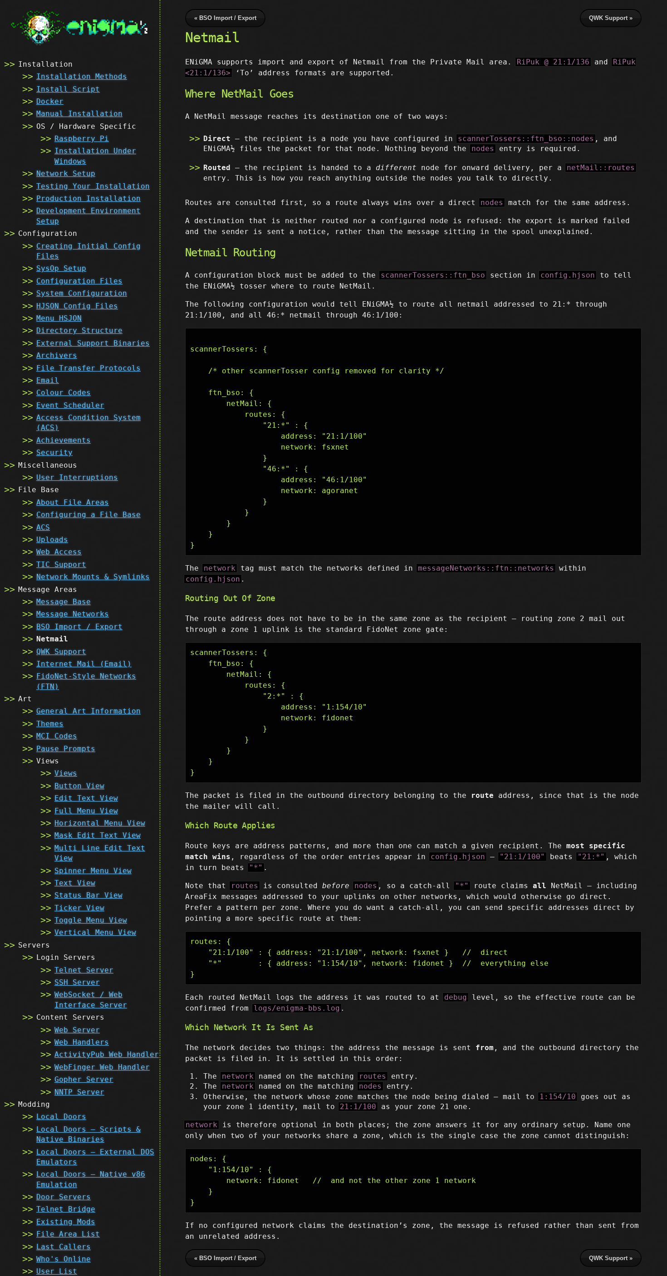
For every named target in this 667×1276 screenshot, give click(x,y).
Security (54, 452)
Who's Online (63, 1259)
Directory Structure (79, 330)
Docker (50, 101)
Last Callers (63, 1246)
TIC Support (61, 564)
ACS (43, 527)
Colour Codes (63, 392)
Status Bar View (88, 895)
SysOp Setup (61, 268)
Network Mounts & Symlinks (93, 576)
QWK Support (61, 651)
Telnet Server (83, 970)
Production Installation (88, 198)
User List (56, 1271)
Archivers (56, 355)
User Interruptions (77, 477)
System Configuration (81, 293)
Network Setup (65, 173)
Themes (50, 723)
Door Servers (63, 1197)
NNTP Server (79, 1092)
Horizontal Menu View (99, 823)
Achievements (63, 440)
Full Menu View (86, 811)
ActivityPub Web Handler (106, 1054)
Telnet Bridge (65, 1209)
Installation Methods (81, 76)
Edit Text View (86, 798)
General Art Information (88, 711)
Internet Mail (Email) (84, 664)
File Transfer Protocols (88, 368)
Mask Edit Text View (97, 835)
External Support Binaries (93, 343)
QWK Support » (611, 18)
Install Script (68, 89)
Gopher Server (83, 1079)
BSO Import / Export (79, 626)
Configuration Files (79, 281)
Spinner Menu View (93, 870)
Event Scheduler (70, 405)
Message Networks (72, 614)
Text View (74, 883)
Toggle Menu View (90, 920)
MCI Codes (56, 736)
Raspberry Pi (81, 138)
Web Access (59, 552)
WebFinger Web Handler (102, 1067)
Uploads (52, 539)
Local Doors (61, 1116)
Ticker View (79, 908)
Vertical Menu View (95, 932)
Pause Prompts (65, 748)
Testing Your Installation (93, 186)
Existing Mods (65, 1221)
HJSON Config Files (77, 306)
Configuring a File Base (88, 514)
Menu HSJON (59, 318)
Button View (79, 786)
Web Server (77, 1030)
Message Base (63, 601)
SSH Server (77, 982)
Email (47, 380)
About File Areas (72, 502)
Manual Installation (79, 113)
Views (65, 773)
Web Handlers (81, 1042)
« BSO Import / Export (225, 18)
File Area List (68, 1234)
